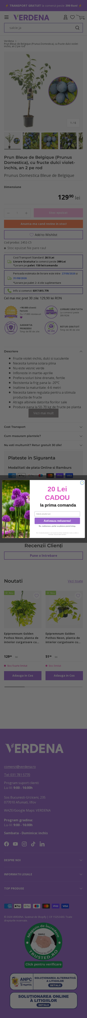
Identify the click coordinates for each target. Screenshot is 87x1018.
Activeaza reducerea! (57, 521)
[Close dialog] (82, 483)
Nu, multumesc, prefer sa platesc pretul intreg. (57, 526)
